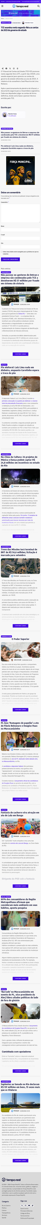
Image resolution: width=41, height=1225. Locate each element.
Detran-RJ (21, 314)
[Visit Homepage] (20, 6)
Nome (2, 226)
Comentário (5, 202)
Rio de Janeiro (6, 896)
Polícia (4, 989)
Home (2, 18)
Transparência (6, 272)
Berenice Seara (9, 18)
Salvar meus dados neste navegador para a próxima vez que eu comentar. (21, 253)
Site (2, 243)
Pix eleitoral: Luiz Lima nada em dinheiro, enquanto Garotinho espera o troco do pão (17, 147)
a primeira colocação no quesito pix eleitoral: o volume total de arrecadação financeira (19, 401)
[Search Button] (38, 6)
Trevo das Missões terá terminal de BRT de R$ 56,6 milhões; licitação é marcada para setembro (25, 1)
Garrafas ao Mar (6, 636)
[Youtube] (29, 1205)
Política (4, 364)
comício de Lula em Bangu (19, 843)
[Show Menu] (2, 6)
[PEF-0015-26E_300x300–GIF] (20, 170)
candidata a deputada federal (13, 766)
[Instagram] (25, 1205)
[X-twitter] (22, 1205)
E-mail (3, 235)
